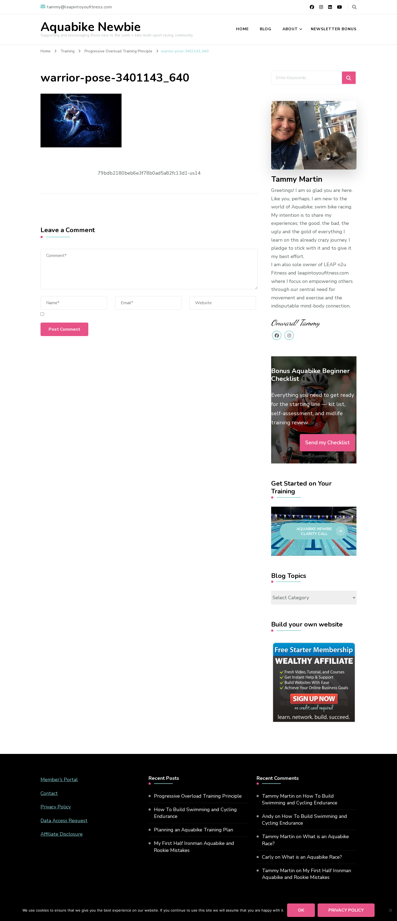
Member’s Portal (59, 779)
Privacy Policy (56, 807)
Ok (301, 910)
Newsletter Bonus (333, 29)
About (290, 29)
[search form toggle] (354, 7)
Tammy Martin (278, 796)
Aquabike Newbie (91, 27)
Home (242, 29)
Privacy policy (346, 910)
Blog (265, 29)
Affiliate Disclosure (62, 834)
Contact (49, 793)
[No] (390, 910)
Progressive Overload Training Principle (198, 796)
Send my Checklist (327, 442)
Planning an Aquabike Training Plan (193, 830)
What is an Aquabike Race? (312, 857)
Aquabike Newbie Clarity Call (314, 531)
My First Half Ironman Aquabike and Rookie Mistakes (194, 846)
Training (67, 51)
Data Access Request (64, 820)
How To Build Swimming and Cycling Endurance (195, 813)
